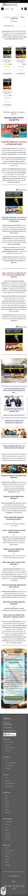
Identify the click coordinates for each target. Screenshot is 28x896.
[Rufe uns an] (14, 881)
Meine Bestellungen (9, 742)
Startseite (7, 17)
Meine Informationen (9, 747)
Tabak (9, 845)
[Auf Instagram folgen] (13, 881)
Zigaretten (15, 17)
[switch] (3, 894)
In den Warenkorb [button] (7, 73)
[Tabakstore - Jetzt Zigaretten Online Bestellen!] (9, 5)
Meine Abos (7, 745)
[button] (25, 9)
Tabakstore (14, 662)
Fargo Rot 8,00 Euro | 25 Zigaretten (7, 93)
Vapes (8, 792)
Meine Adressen (8, 750)
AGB (6, 777)
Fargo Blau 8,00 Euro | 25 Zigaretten (7, 61)
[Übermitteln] (12, 8)
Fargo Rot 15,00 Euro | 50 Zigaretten (21, 61)
